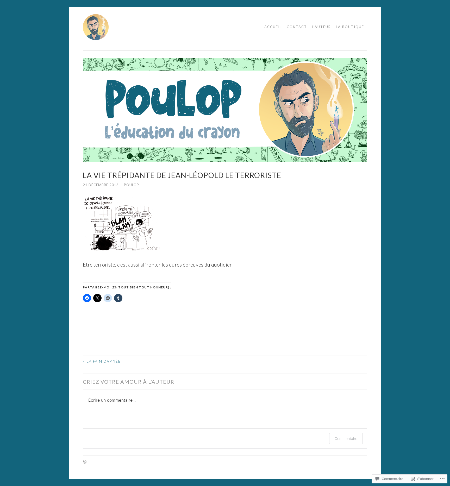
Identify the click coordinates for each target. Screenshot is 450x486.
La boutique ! (351, 27)
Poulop (131, 185)
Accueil (273, 27)
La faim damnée (102, 361)
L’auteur (321, 27)
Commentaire (346, 438)
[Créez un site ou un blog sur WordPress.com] (84, 462)
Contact (297, 27)
